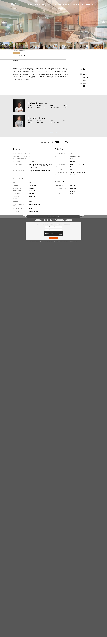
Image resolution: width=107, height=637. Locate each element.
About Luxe (29, 4)
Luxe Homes (37, 4)
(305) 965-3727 (41, 107)
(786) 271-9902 (41, 122)
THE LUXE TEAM (46, 4)
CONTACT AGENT (53, 132)
